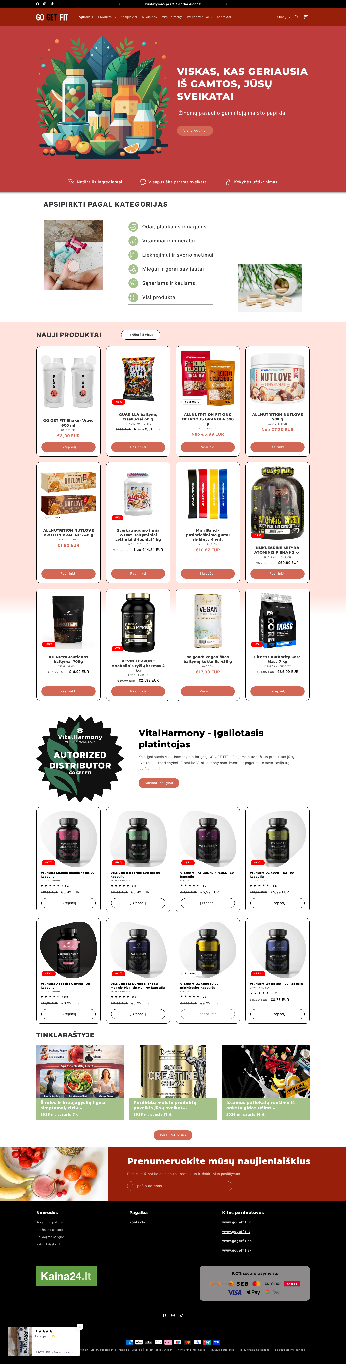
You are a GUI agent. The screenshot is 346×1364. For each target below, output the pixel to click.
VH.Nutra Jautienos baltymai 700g (68, 659)
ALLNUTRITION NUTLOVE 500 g (277, 416)
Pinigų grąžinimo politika (254, 1349)
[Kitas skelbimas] (226, 4)
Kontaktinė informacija (192, 1349)
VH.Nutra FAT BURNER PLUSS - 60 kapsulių (207, 874)
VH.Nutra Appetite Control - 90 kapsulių (65, 985)
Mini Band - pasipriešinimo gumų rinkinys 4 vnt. (208, 535)
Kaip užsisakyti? (48, 1244)
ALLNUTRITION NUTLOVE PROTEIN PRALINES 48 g (68, 532)
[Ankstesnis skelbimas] (119, 4)
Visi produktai (195, 130)
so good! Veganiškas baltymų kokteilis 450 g (208, 659)
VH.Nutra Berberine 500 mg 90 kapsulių (135, 874)
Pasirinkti (138, 447)
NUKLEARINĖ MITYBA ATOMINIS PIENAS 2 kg (277, 550)
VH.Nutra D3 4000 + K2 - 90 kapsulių (272, 874)
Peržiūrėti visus (141, 335)
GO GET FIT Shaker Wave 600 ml (68, 422)
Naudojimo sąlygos (50, 1237)
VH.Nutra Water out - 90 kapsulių (276, 984)
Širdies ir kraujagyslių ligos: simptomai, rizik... (73, 1105)
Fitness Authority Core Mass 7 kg (277, 659)
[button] (107, 17)
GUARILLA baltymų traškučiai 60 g (138, 416)
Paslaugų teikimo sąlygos (289, 1349)
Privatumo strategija (222, 1349)
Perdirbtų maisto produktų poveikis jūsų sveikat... (165, 1105)
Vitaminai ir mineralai (168, 241)
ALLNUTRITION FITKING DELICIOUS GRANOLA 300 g (208, 419)
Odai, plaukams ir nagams (174, 227)
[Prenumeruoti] (227, 1186)
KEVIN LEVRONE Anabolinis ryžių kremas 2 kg (138, 666)
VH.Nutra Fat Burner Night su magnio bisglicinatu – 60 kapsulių (138, 985)
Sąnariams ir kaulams (168, 283)
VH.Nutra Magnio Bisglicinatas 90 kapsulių (68, 874)
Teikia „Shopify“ (164, 1349)
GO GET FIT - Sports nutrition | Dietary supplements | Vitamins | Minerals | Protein (102, 1349)
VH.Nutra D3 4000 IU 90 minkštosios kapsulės (199, 985)
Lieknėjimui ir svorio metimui (178, 255)
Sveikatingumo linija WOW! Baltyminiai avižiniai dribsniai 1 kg (138, 535)
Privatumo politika (49, 1222)
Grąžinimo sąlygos (50, 1230)
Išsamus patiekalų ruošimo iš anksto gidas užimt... (260, 1105)
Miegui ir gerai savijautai (173, 269)
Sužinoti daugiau (159, 783)
